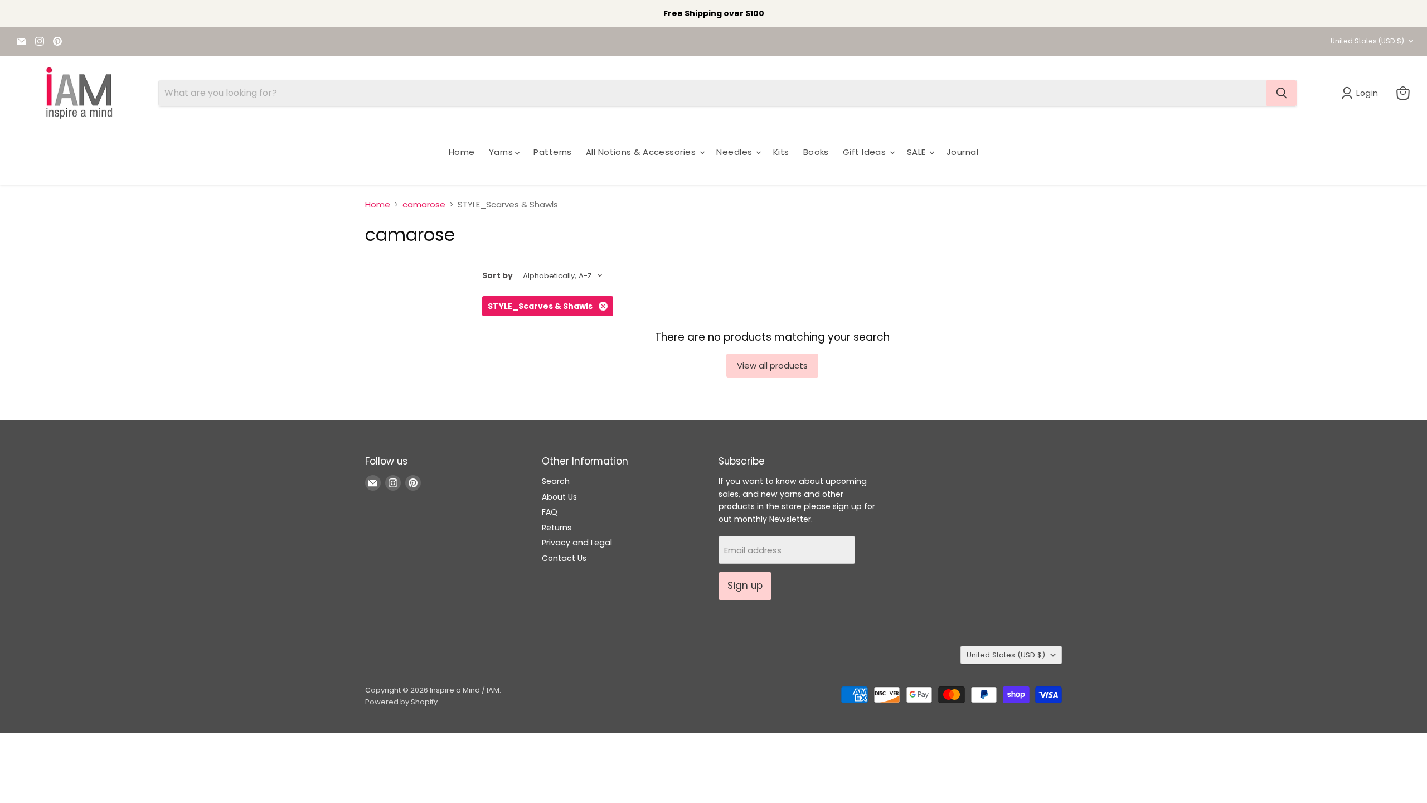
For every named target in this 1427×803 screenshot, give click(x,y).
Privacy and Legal (577, 542)
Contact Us (564, 558)
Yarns (502, 152)
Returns (556, 527)
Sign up (745, 585)
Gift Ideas (866, 152)
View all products (772, 365)
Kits (781, 152)
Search (556, 481)
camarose (423, 204)
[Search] (1281, 93)
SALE (917, 152)
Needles (735, 152)
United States (1367, 41)
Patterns (552, 152)
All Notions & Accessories (642, 152)
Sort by (497, 275)
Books (816, 152)
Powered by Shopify (401, 701)
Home (462, 152)
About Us (559, 496)
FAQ (549, 511)
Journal (962, 152)
